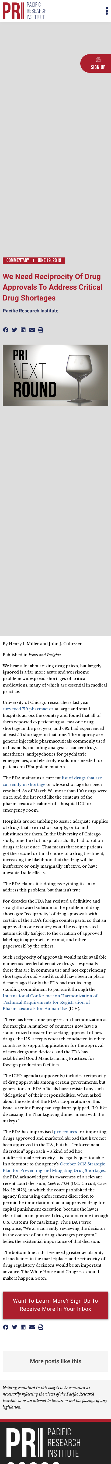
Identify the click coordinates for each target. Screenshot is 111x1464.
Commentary (17, 260)
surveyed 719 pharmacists (28, 709)
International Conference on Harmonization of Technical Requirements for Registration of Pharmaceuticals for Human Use (50, 1002)
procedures (65, 1131)
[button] (82, 11)
